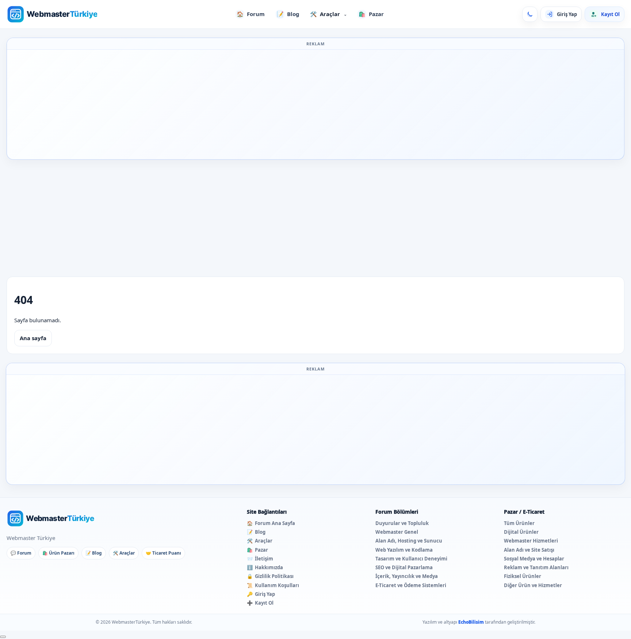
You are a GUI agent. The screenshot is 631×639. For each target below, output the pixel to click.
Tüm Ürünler (519, 523)
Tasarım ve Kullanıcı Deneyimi (411, 559)
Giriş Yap (261, 594)
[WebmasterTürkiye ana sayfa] (52, 14)
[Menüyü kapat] (3, 637)
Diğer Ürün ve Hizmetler (533, 585)
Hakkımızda (265, 567)
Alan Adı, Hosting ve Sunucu (408, 541)
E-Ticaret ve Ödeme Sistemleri (410, 585)
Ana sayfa (33, 338)
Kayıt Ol (260, 603)
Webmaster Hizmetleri (531, 541)
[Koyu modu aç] (530, 14)
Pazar (371, 14)
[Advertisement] (315, 104)
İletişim (260, 559)
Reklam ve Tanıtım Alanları (536, 567)
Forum (251, 14)
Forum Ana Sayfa (271, 523)
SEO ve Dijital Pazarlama (404, 567)
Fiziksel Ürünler (522, 576)
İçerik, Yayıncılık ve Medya (406, 576)
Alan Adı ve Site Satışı (529, 550)
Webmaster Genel (396, 532)
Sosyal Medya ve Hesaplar (534, 559)
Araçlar (328, 14)
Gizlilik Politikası (270, 576)
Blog (288, 14)
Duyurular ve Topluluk (402, 523)
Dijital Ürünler (521, 532)
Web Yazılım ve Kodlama (404, 550)
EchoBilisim (471, 622)
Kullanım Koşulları (273, 585)
